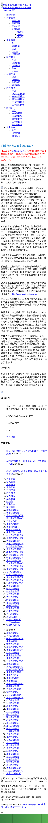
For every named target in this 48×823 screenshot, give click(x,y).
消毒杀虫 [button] (10, 127)
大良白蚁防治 (12, 586)
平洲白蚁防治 (12, 686)
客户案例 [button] (10, 57)
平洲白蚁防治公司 (14, 538)
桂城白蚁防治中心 (14, 683)
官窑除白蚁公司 (13, 773)
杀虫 (14, 49)
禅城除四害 (17, 116)
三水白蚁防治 (18, 102)
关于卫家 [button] (10, 18)
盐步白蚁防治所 (13, 695)
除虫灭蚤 (16, 136)
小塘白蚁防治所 (13, 560)
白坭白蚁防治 (12, 611)
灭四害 (15, 71)
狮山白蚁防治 (12, 706)
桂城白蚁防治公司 (14, 535)
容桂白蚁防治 (12, 603)
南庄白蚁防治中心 (14, 574)
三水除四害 (17, 122)
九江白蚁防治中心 (14, 771)
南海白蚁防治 (18, 96)
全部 (14, 43)
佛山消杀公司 (12, 527)
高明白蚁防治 (18, 105)
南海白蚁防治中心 (14, 647)
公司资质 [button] (16, 29)
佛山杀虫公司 (12, 524)
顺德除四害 (17, 119)
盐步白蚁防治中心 (14, 546)
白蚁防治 (16, 46)
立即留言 (10, 437)
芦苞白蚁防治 (12, 614)
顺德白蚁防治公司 (14, 669)
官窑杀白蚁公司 (13, 625)
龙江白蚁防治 (12, 594)
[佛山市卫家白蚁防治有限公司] (24, 6)
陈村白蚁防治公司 (14, 580)
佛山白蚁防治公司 (14, 638)
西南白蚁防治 (12, 608)
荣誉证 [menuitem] (20, 37)
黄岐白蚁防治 (12, 692)
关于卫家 (16, 20)
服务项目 (10, 484)
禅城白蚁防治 (18, 94)
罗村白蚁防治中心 (14, 563)
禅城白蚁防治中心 (14, 667)
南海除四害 (17, 113)
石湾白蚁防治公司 (14, 572)
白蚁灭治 (16, 63)
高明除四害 (17, 124)
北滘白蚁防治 (12, 731)
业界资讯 (16, 82)
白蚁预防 (16, 65)
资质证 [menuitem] (20, 32)
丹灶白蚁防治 (12, 714)
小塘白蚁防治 (12, 709)
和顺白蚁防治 (12, 703)
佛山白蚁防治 (12, 513)
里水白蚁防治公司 (14, 697)
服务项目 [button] (10, 40)
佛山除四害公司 (13, 529)
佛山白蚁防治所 (13, 655)
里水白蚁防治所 (13, 549)
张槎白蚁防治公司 (14, 569)
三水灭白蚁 (11, 521)
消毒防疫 (16, 133)
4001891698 (9, 10)
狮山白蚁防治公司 (14, 558)
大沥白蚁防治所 (13, 689)
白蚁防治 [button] (10, 88)
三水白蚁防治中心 (14, 661)
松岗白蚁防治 (12, 700)
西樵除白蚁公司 (13, 619)
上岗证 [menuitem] (20, 34)
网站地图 (10, 507)
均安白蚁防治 (12, 600)
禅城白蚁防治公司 (14, 515)
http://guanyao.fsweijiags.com (24, 294)
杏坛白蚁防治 (12, 597)
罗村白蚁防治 (12, 712)
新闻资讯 (10, 490)
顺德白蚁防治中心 (14, 518)
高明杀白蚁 (11, 617)
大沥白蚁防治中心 (14, 541)
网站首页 (10, 15)
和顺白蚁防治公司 (14, 555)
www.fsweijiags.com (31, 804)
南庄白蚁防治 (12, 723)
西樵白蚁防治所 (13, 768)
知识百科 (16, 85)
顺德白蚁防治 (18, 99)
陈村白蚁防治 (12, 728)
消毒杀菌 (16, 54)
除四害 (15, 51)
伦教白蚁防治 (12, 588)
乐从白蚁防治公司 (14, 577)
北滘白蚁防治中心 (14, 583)
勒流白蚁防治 (12, 591)
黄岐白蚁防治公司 (14, 544)
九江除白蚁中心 (13, 622)
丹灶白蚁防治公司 (14, 566)
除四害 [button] (9, 108)
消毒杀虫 (10, 504)
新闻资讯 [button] (10, 74)
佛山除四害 (11, 641)
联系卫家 (16, 23)
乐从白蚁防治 (12, 726)
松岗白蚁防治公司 (14, 552)
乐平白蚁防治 (12, 605)
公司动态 (16, 79)
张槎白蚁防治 (12, 717)
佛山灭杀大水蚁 (13, 532)
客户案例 (10, 487)
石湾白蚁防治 (12, 720)
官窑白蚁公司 (18, 151)
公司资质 (10, 499)
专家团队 (16, 26)
